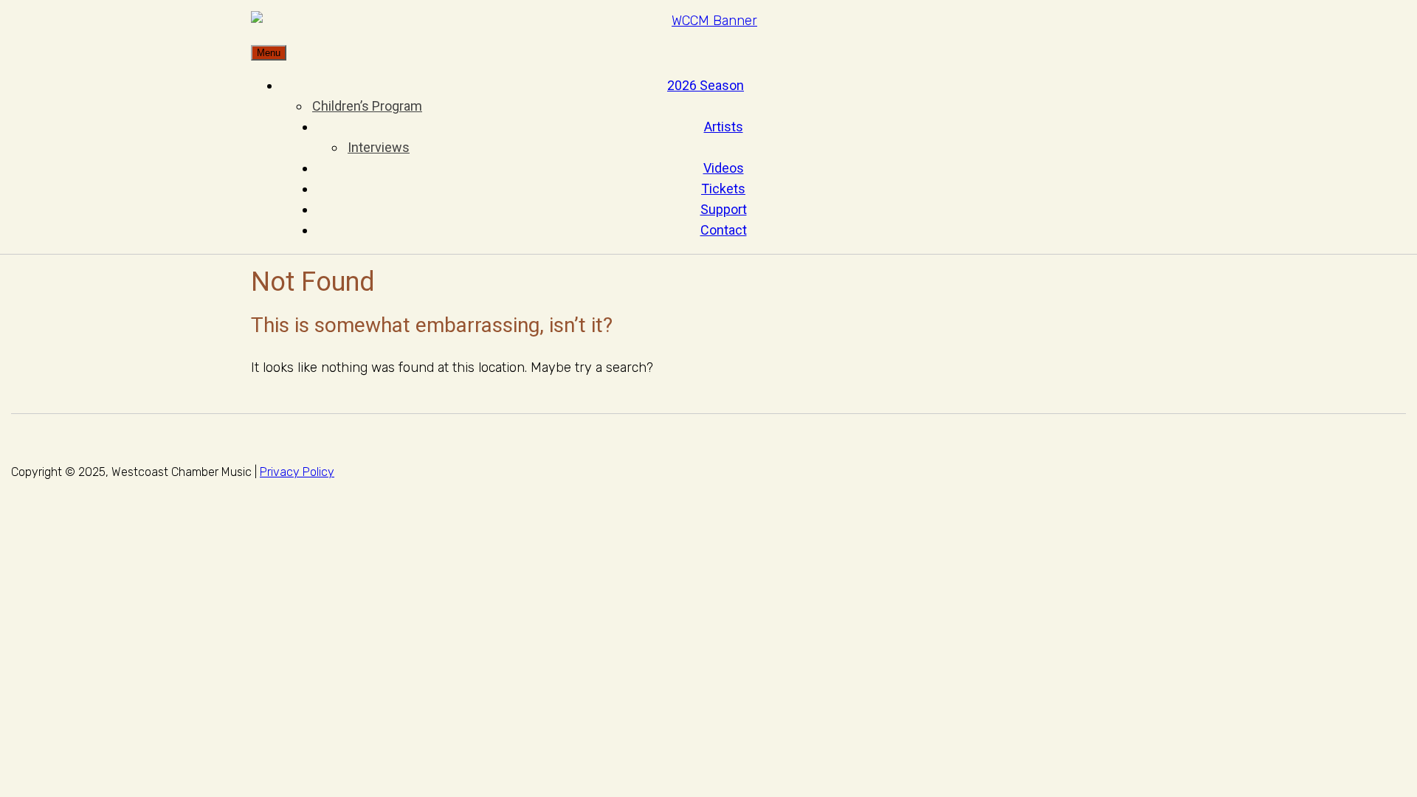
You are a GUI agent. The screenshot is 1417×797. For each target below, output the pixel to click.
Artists (723, 126)
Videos (723, 168)
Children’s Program (367, 106)
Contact (723, 230)
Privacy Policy (297, 472)
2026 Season (705, 85)
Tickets (723, 188)
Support (723, 209)
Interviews (379, 147)
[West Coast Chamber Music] (708, 21)
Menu (268, 52)
